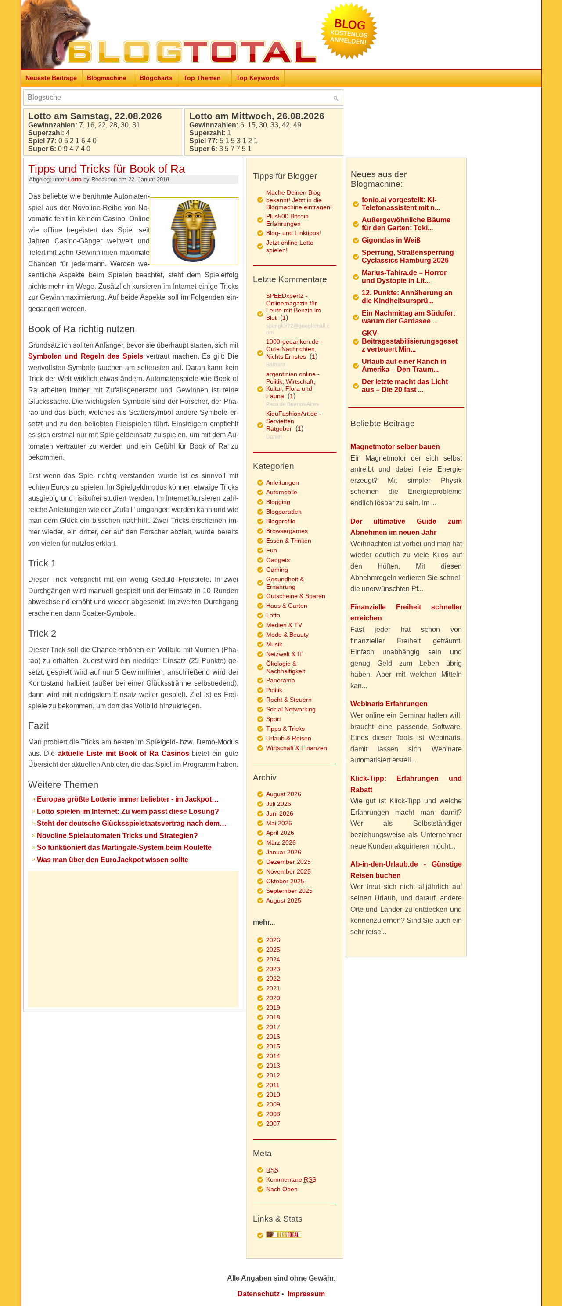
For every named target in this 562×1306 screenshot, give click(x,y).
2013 (273, 1065)
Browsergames (287, 530)
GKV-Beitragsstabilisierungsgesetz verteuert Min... (410, 341)
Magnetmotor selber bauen (395, 446)
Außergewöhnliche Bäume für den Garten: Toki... (406, 224)
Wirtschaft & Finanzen (296, 747)
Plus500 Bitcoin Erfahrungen (287, 220)
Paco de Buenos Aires (292, 404)
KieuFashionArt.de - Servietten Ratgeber (293, 421)
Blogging (278, 501)
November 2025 (288, 871)
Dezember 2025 (288, 861)
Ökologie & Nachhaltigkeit (285, 667)
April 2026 (280, 832)
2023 (273, 968)
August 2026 (283, 794)
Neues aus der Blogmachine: (379, 179)
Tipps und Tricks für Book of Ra (106, 169)
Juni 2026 (279, 813)
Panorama (280, 680)
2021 (273, 988)
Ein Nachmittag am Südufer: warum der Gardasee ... (408, 317)
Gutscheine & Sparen (295, 595)
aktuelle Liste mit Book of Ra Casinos (123, 753)
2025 (273, 949)
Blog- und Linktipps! (293, 232)
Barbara (275, 365)
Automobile (281, 492)
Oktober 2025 (285, 881)
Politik (274, 689)
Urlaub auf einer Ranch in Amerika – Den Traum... (404, 365)
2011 (273, 1084)
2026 (273, 939)
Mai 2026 (279, 823)
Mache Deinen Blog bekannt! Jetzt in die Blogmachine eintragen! (299, 199)
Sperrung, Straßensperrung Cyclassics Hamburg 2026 (408, 256)
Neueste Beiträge (51, 77)
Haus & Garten (286, 605)
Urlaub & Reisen (288, 738)
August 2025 (283, 900)
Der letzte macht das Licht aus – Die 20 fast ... (405, 385)
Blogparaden (284, 511)
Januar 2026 (283, 852)
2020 (273, 997)
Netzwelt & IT (284, 653)
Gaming (277, 569)
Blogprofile (280, 521)
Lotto (75, 179)
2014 (273, 1055)
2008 (273, 1113)
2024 (273, 959)
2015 (273, 1046)
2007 (273, 1123)
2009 (273, 1104)
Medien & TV (284, 624)
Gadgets (278, 559)
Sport (273, 718)
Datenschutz (259, 1294)
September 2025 (289, 890)
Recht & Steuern (289, 699)
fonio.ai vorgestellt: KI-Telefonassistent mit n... (401, 203)
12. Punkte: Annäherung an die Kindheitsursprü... (407, 297)
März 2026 (281, 842)
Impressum (306, 1294)
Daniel (274, 437)
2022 (273, 978)
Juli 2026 (278, 803)
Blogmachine (106, 77)
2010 (273, 1094)
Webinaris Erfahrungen (389, 703)
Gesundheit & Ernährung (285, 583)
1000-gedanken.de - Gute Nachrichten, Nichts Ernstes (294, 349)
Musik (274, 644)
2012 (273, 1075)
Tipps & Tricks (285, 728)
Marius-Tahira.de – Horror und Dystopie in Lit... (404, 276)
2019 (273, 1007)
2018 (273, 1017)
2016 (273, 1036)
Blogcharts (156, 77)
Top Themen (202, 77)
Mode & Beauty (287, 634)
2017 (273, 1026)
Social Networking (291, 709)
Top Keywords (257, 77)
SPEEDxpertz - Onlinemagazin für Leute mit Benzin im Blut (293, 306)
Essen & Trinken (288, 540)
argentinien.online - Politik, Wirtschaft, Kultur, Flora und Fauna (293, 384)
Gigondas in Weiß (391, 240)
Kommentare (291, 1179)
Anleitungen (282, 482)
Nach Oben (282, 1189)
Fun (271, 550)
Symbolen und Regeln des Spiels (86, 356)
